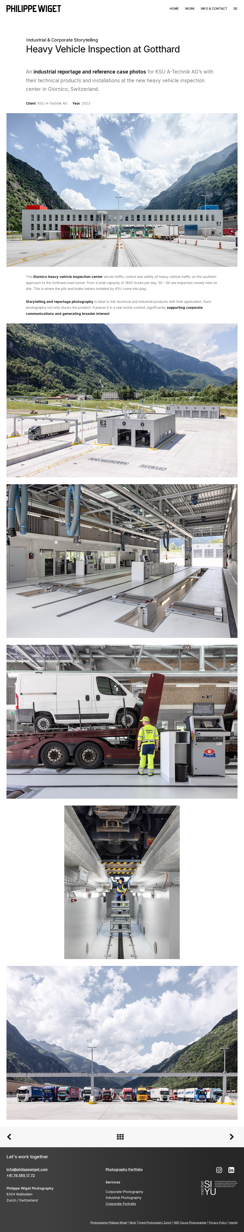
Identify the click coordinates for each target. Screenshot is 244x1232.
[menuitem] (175, 8)
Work (190, 8)
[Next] (191, 1137)
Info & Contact (214, 8)
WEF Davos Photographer (190, 1222)
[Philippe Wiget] (33, 8)
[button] (219, 1172)
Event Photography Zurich (155, 1222)
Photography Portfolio (124, 1169)
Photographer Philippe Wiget (108, 1222)
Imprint (233, 1222)
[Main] (122, 1137)
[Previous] (52, 1137)
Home (174, 8)
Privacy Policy (218, 1222)
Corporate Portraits (121, 1204)
